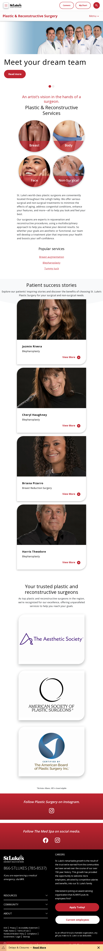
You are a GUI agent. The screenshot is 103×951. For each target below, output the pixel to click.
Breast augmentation (51, 276)
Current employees (77, 939)
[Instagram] (51, 830)
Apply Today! (77, 927)
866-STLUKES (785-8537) (25, 887)
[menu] (6, 5)
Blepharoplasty (51, 282)
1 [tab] (50, 106)
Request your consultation (24, 94)
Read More (39, 947)
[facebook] (45, 860)
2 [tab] (53, 106)
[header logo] (15, 5)
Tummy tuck (51, 288)
